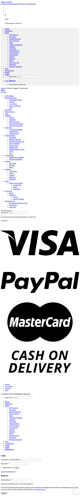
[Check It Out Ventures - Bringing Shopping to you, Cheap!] (18, 4)
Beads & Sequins (15, 139)
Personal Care (14, 63)
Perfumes (12, 65)
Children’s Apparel (15, 45)
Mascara (12, 177)
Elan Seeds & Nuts (15, 100)
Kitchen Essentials (15, 159)
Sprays (15, 197)
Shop (7, 33)
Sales (11, 43)
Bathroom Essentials (16, 157)
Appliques (12, 137)
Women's (12, 195)
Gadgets (12, 47)
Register (4, 493)
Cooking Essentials (16, 130)
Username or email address (11, 460)
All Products (13, 35)
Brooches (12, 163)
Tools (11, 151)
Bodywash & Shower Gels (18, 203)
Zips (10, 153)
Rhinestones (13, 147)
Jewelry (12, 57)
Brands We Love (15, 39)
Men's (7, 181)
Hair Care (12, 207)
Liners (11, 173)
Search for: (13, 76)
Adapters (12, 120)
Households (13, 55)
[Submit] (10, 79)
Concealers (13, 171)
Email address (6, 480)
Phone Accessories (16, 126)
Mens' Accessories (16, 183)
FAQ (6, 390)
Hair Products (14, 53)
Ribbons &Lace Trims (16, 149)
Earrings (12, 165)
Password (5, 464)
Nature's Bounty (15, 106)
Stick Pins (16, 189)
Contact (8, 388)
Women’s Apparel (15, 66)
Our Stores (9, 386)
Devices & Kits (14, 122)
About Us (8, 31)
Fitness (11, 118)
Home (7, 29)
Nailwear (12, 179)
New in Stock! (14, 41)
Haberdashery (14, 51)
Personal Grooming (16, 124)
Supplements (13, 131)
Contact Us (9, 70)
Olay (11, 108)
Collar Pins (17, 185)
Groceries (12, 49)
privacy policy (40, 489)
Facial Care (13, 205)
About (7, 384)
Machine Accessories (16, 141)
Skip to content (6, 2)
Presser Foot (13, 145)
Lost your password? (8, 471)
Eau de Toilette (18, 199)
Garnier (12, 102)
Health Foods (14, 133)
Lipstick (12, 175)
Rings (11, 167)
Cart (7, 68)
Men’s (11, 61)
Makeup (12, 59)
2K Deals (12, 37)
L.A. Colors (13, 104)
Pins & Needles (14, 143)
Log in (16, 468)
